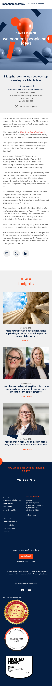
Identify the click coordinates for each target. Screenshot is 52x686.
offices (6, 531)
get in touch (26, 556)
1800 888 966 (29, 562)
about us (7, 518)
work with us (8, 503)
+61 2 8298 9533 (32, 510)
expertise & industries (12, 500)
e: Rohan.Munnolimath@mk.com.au (26, 95)
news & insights (9, 510)
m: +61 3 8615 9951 (26, 101)
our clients (7, 507)
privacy (18, 583)
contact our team (36, 3)
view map (31, 515)
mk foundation (9, 528)
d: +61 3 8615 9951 (26, 98)
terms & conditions (29, 583)
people (6, 497)
